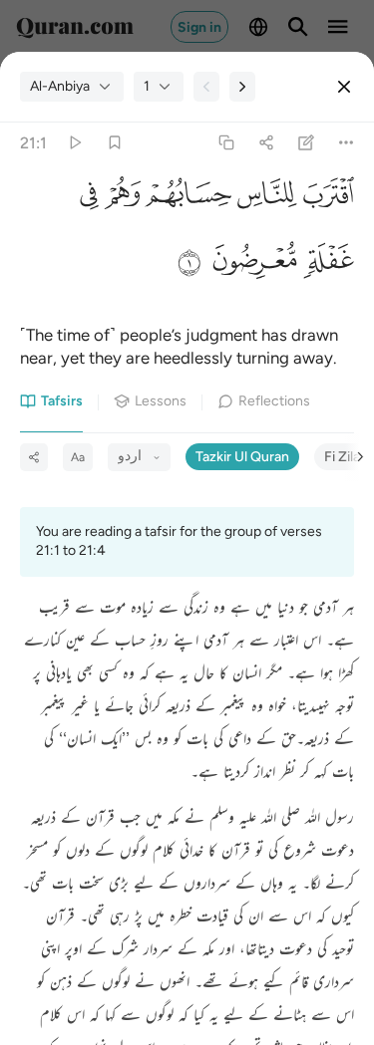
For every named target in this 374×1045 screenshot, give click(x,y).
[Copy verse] (225, 143)
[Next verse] (242, 87)
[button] (325, 200)
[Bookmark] (114, 143)
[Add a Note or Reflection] (306, 143)
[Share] (265, 143)
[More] (346, 143)
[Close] (344, 87)
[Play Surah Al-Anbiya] (74, 143)
